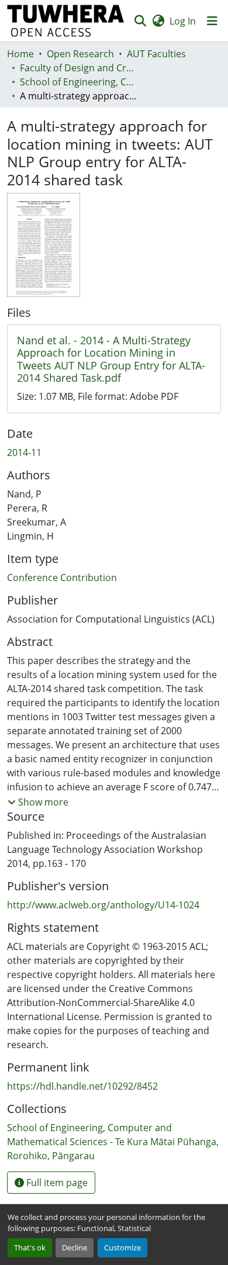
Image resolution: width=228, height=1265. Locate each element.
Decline (74, 1247)
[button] (66, 21)
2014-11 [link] (24, 452)
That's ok (30, 1247)
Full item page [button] (56, 1182)
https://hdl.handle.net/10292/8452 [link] (82, 1086)
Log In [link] (183, 21)
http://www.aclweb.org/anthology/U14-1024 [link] (103, 904)
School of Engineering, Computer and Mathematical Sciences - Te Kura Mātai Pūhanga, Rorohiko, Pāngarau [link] (78, 81)
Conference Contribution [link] (62, 577)
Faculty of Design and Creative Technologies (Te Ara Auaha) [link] (78, 67)
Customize (122, 1247)
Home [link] (20, 53)
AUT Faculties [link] (156, 53)
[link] (114, 359)
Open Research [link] (80, 53)
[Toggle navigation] (212, 21)
